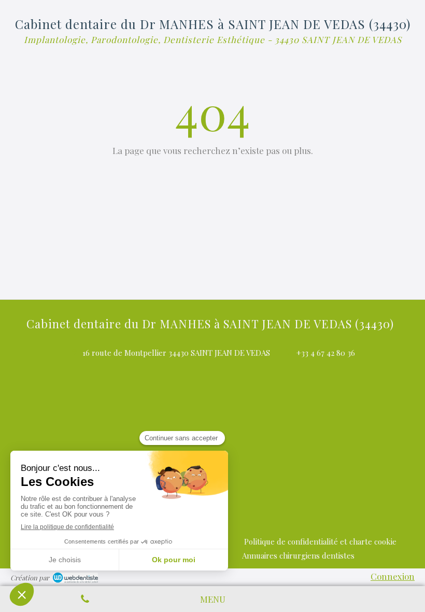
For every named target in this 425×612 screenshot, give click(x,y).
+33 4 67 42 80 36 (325, 352)
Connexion (393, 576)
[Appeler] (85, 599)
